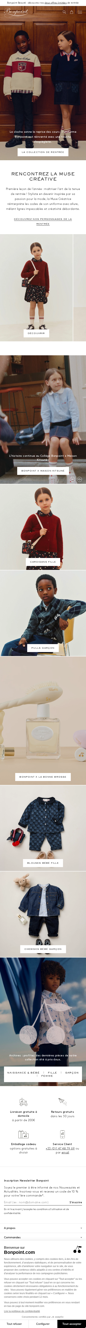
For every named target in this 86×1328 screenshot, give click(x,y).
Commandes (12, 1237)
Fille (52, 1073)
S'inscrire (76, 1202)
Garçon (72, 1073)
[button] (64, 12)
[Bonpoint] (16, 13)
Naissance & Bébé (23, 1073)
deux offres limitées (56, 3)
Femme (47, 1076)
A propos (9, 1228)
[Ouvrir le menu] (80, 12)
